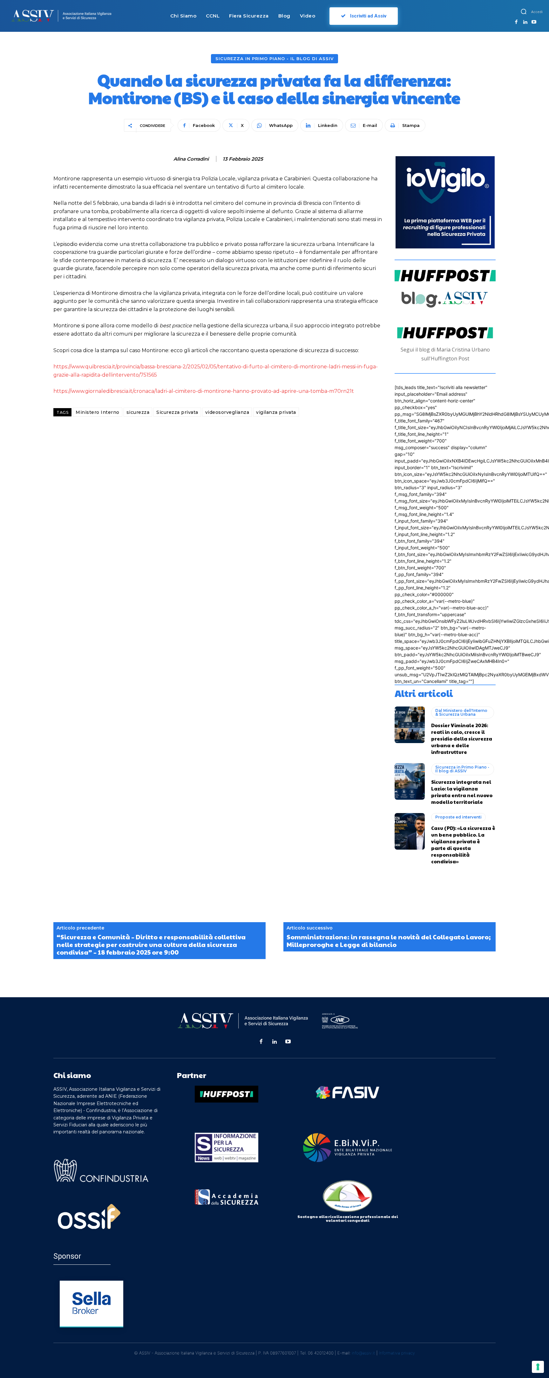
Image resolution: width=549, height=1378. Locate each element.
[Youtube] (534, 22)
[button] (523, 11)
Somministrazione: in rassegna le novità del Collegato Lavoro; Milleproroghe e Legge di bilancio (389, 940)
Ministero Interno (97, 412)
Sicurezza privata (177, 412)
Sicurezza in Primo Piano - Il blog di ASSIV (274, 58)
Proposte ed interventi (458, 817)
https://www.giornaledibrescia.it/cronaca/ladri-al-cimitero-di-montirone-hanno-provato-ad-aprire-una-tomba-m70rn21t (203, 391)
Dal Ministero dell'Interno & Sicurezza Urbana (461, 712)
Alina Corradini (191, 159)
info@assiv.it (363, 1352)
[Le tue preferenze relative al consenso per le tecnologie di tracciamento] (538, 1367)
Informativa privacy (397, 1352)
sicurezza (138, 412)
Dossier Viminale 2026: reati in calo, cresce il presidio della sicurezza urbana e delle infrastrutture (461, 738)
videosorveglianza (227, 412)
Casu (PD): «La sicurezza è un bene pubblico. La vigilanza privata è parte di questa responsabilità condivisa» (463, 845)
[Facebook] (516, 22)
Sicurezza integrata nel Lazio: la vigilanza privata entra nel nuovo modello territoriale (461, 791)
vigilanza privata (276, 412)
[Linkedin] (525, 22)
